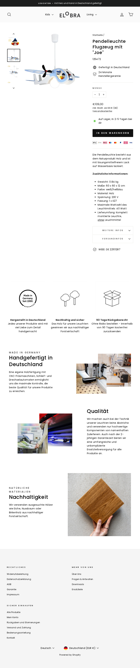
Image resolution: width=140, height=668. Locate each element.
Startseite (98, 35)
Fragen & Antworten (82, 579)
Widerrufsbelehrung (17, 574)
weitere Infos (113, 230)
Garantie (11, 589)
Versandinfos (112, 238)
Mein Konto (12, 617)
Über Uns (76, 574)
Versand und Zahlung (19, 627)
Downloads (78, 584)
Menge (97, 88)
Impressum (13, 594)
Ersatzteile (77, 589)
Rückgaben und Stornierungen (23, 622)
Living (90, 14)
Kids (48, 14)
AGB (9, 584)
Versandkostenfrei (102, 111)
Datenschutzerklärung (19, 579)
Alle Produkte (13, 612)
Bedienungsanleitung (19, 632)
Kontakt (11, 637)
